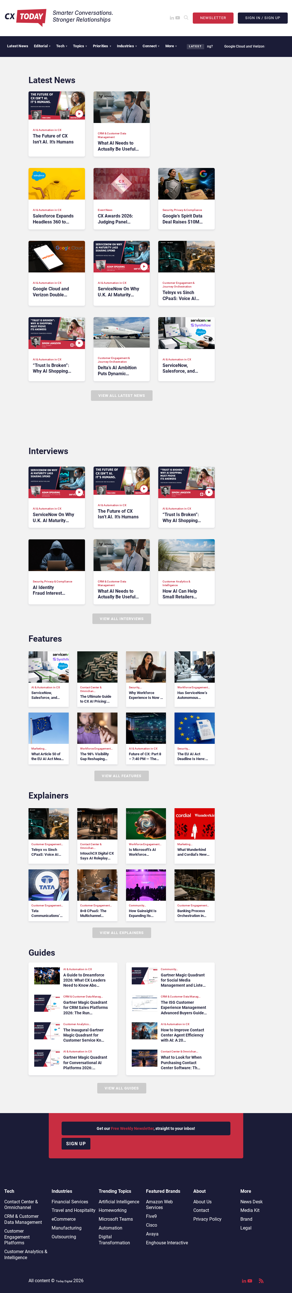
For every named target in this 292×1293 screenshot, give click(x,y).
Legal (246, 1228)
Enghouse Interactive (167, 1242)
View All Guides (122, 1088)
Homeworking (113, 1210)
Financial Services (70, 1201)
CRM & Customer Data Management (23, 1219)
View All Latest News (121, 395)
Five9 (151, 1216)
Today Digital (64, 1281)
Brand (246, 1219)
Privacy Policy (207, 1219)
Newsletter (213, 18)
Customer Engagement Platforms (17, 1237)
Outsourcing (64, 1236)
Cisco (151, 1225)
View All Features (121, 776)
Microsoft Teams (116, 1219)
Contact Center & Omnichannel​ (21, 1204)
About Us (202, 1201)
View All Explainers (122, 933)
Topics (80, 46)
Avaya (152, 1234)
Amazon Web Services (159, 1204)
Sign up (76, 1143)
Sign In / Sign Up (262, 18)
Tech (61, 46)
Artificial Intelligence (119, 1201)
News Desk (251, 1201)
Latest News (17, 46)
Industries (127, 46)
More (171, 46)
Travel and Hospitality (74, 1210)
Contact (201, 1210)
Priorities (102, 46)
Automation (110, 1228)
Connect (151, 46)
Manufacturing (67, 1228)
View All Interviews (122, 619)
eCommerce (64, 1219)
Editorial (42, 46)
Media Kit (249, 1210)
